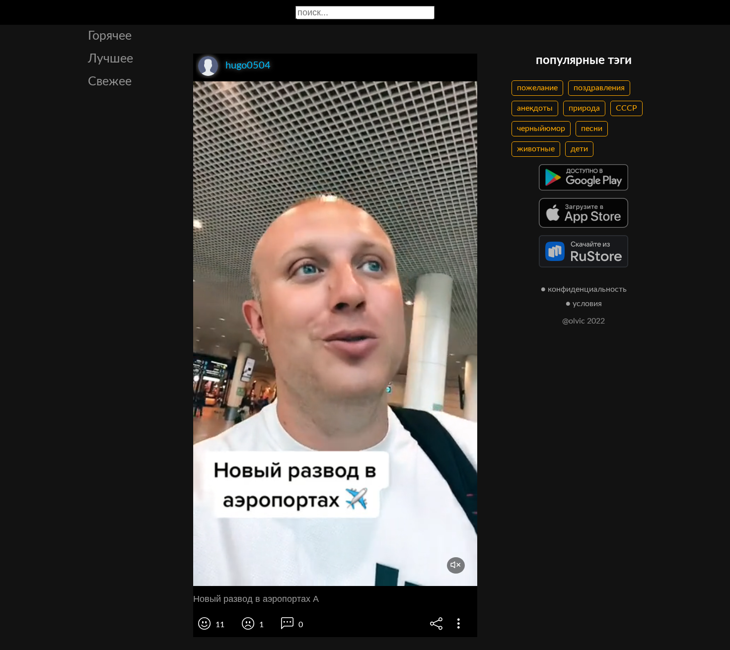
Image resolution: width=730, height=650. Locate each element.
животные (536, 149)
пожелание (537, 88)
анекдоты (535, 108)
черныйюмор (541, 128)
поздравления (599, 88)
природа (584, 108)
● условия (584, 304)
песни (591, 128)
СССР (626, 108)
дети (579, 149)
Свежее (110, 81)
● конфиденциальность (584, 289)
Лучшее (110, 59)
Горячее (110, 36)
